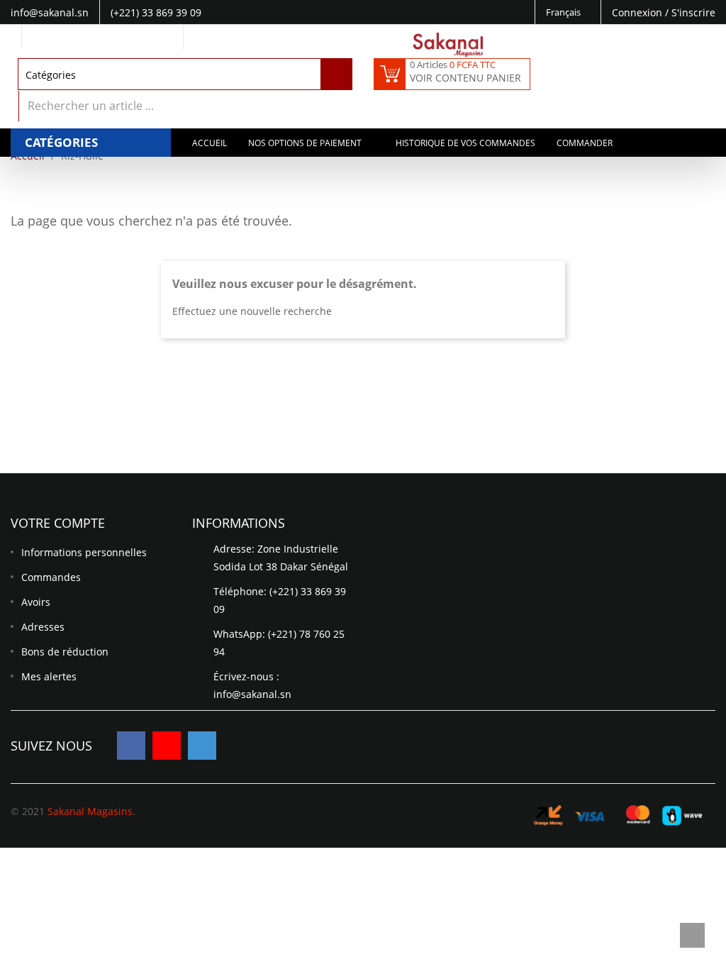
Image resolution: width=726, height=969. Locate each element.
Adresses (43, 626)
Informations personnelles (84, 552)
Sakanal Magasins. (91, 811)
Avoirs (35, 602)
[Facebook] (131, 745)
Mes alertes (49, 676)
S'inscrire (693, 12)
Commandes (51, 577)
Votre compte (58, 522)
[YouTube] (166, 745)
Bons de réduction (64, 651)
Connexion (638, 12)
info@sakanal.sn (252, 694)
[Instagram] (202, 745)
